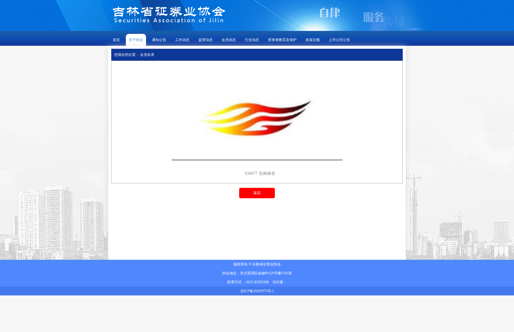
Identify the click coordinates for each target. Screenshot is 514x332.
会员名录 (147, 55)
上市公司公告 (339, 40)
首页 (116, 40)
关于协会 (136, 40)
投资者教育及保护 (282, 40)
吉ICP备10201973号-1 (257, 291)
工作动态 (182, 40)
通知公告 (159, 40)
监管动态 (205, 40)
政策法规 (312, 40)
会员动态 (229, 40)
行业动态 (252, 40)
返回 (257, 193)
